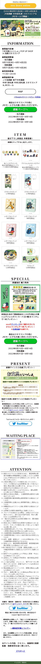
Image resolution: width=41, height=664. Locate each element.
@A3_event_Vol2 (19, 604)
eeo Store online (20, 5)
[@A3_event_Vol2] (16, 410)
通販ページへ (20, 109)
